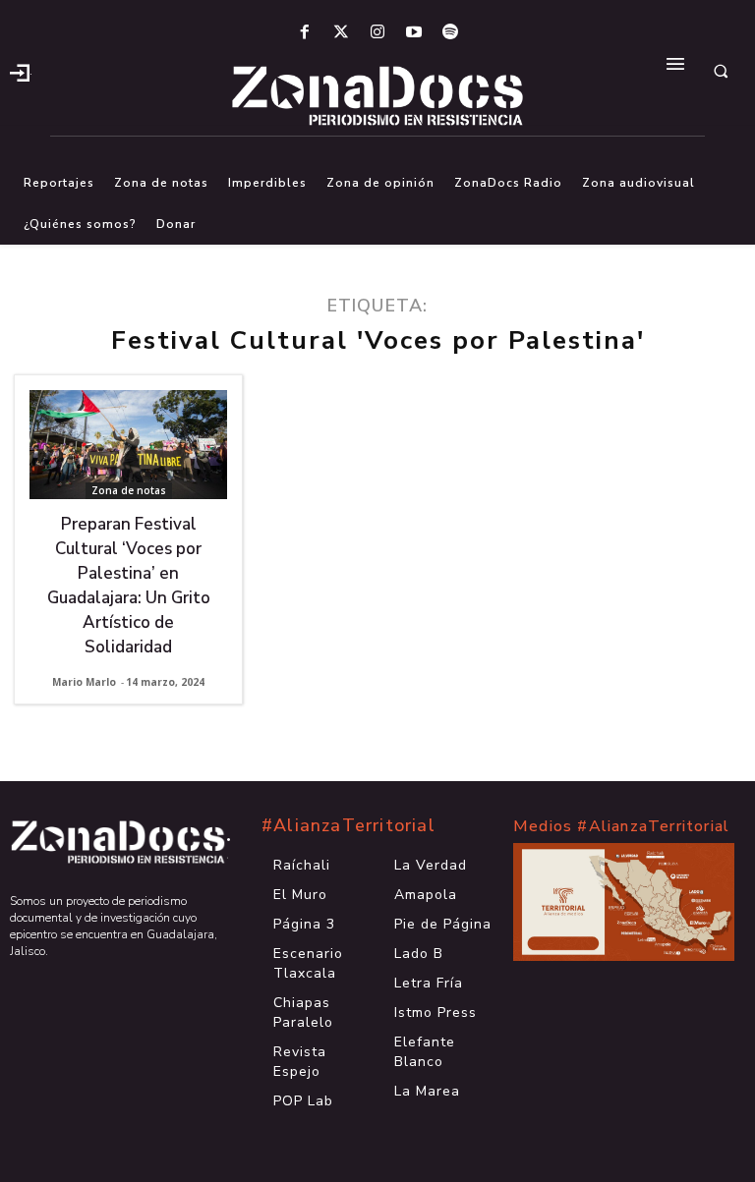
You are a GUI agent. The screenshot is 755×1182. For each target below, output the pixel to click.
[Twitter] (340, 33)
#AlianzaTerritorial (348, 825)
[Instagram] (377, 33)
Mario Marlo (84, 682)
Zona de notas (128, 490)
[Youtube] (414, 33)
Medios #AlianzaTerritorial (621, 826)
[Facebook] (304, 33)
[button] (720, 70)
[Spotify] (450, 33)
